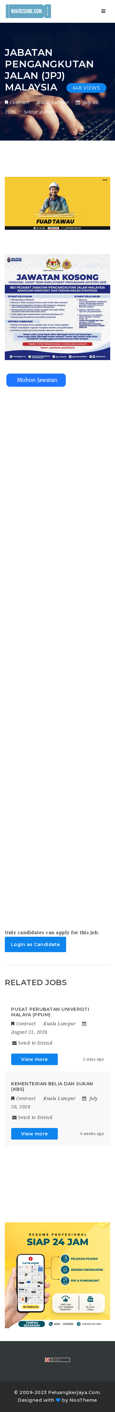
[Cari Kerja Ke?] (28, 11)
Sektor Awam (39, 112)
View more (34, 1059)
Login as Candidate (35, 944)
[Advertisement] (57, 652)
